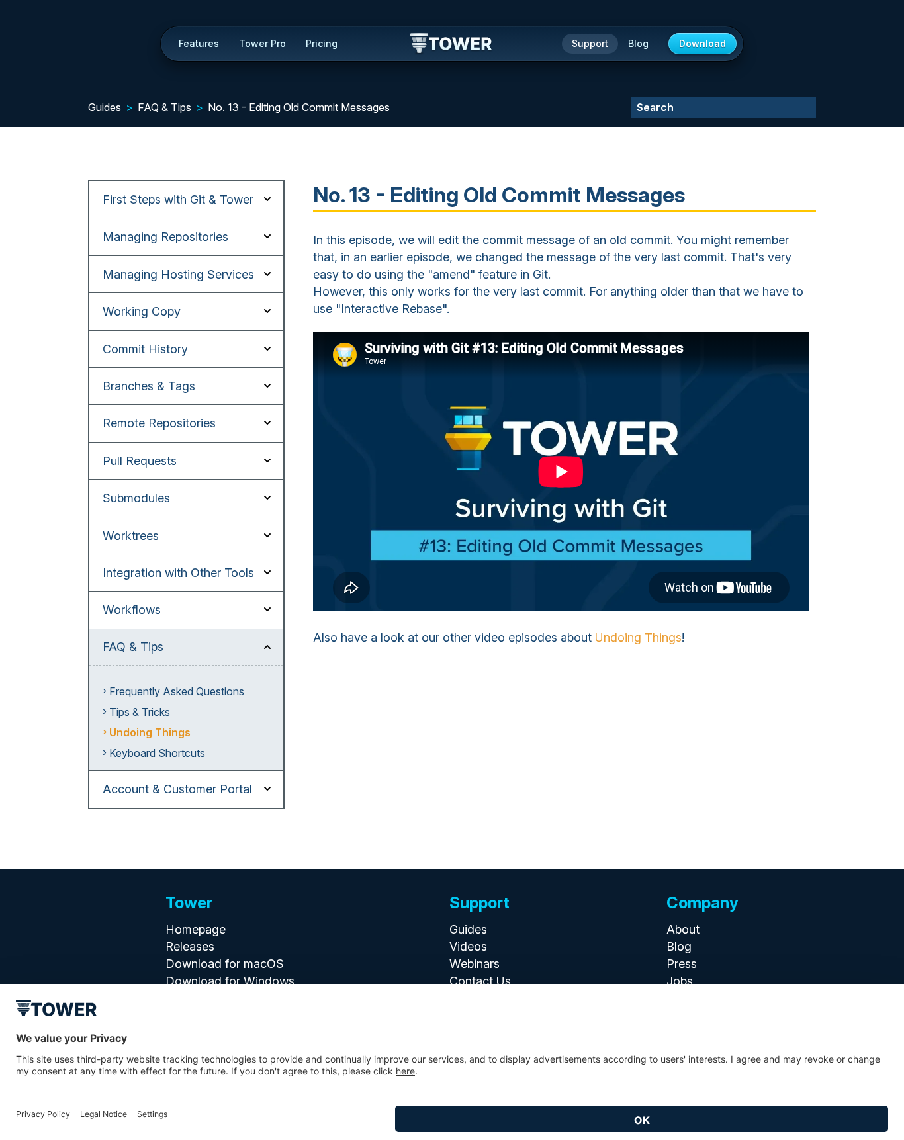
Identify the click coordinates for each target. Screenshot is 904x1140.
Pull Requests (140, 461)
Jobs (679, 981)
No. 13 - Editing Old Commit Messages (299, 107)
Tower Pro (262, 43)
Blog (638, 43)
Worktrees (131, 536)
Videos (468, 946)
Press (681, 964)
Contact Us (480, 981)
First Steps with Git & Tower (178, 199)
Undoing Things (150, 732)
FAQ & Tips (164, 107)
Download (702, 43)
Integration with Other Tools (178, 573)
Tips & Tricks (139, 712)
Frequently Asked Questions (176, 691)
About (683, 929)
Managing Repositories (165, 236)
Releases (189, 946)
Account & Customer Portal (177, 789)
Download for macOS (224, 964)
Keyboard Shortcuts (157, 753)
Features (199, 43)
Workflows (132, 610)
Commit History (145, 349)
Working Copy (142, 311)
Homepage (195, 929)
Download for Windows (229, 981)
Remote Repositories (159, 423)
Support (590, 43)
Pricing (322, 43)
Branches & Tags (149, 386)
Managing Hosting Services (178, 274)
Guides (104, 107)
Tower (452, 44)
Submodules (136, 498)
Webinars (474, 964)
